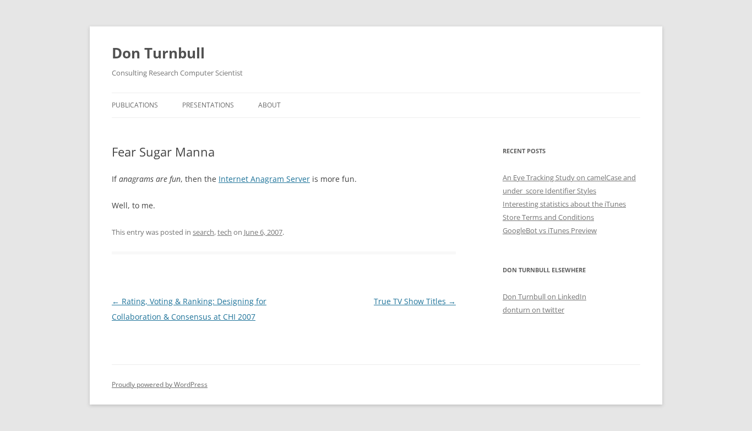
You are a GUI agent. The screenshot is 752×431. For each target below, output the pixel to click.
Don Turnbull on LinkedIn (544, 296)
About (269, 105)
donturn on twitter (533, 310)
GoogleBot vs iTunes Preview (550, 230)
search (203, 232)
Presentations (208, 105)
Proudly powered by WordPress (160, 384)
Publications (135, 105)
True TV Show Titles (415, 301)
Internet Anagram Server (264, 179)
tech (224, 232)
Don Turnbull (158, 53)
